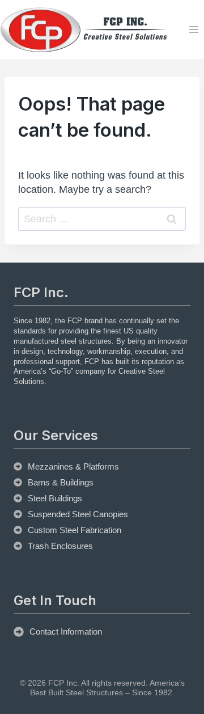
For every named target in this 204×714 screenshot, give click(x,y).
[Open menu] (193, 30)
